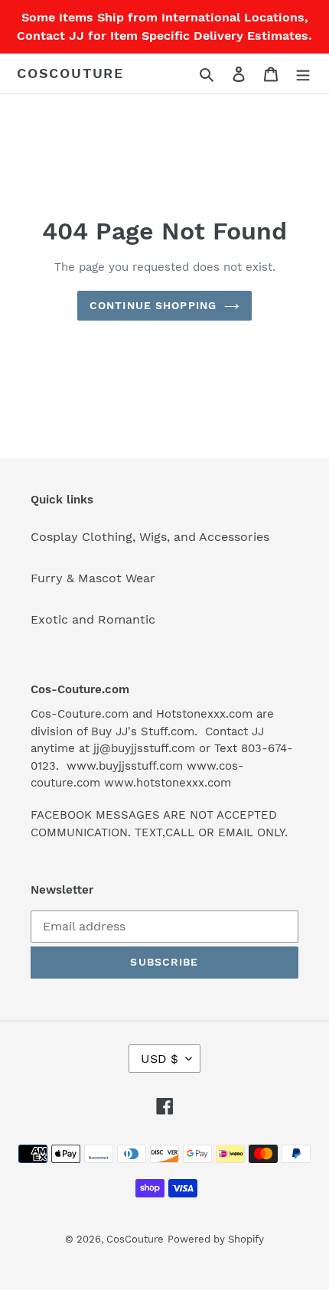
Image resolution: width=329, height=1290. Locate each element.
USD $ (159, 1058)
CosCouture (70, 73)
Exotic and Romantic (93, 619)
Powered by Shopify (216, 1239)
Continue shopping (153, 305)
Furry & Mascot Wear (93, 578)
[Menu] (303, 73)
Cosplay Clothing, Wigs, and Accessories (150, 536)
